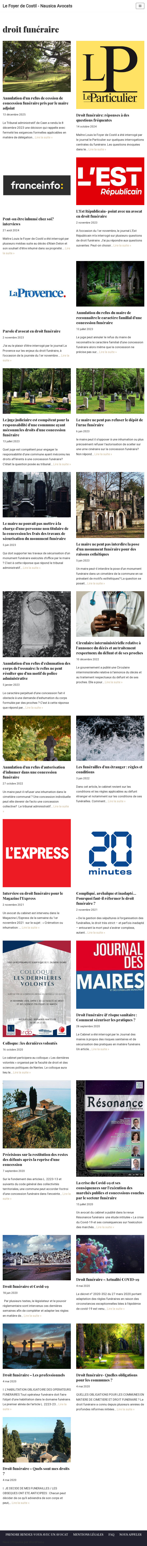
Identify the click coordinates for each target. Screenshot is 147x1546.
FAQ (111, 1534)
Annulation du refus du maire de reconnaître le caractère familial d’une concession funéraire (109, 317)
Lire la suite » (44, 137)
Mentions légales (88, 1534)
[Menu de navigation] (140, 6)
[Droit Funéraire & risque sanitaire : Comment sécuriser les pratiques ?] (110, 975)
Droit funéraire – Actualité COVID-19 (107, 1279)
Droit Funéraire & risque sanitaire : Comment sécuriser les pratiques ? (106, 1017)
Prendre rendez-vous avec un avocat (37, 1534)
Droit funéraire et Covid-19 (26, 1286)
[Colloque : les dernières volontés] (37, 989)
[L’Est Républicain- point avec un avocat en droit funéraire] (110, 181)
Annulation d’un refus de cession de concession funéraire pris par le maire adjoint (35, 103)
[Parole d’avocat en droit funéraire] (37, 293)
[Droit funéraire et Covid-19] (37, 1257)
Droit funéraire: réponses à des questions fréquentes (102, 117)
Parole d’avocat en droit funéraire (31, 331)
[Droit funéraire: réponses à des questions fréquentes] (110, 75)
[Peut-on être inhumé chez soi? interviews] (37, 185)
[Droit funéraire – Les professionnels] (37, 1346)
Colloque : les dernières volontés (30, 1043)
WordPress (36, 1542)
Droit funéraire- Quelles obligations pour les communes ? (106, 1377)
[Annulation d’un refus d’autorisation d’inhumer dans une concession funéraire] (37, 738)
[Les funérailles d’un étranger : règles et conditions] (110, 738)
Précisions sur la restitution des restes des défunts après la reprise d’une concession (35, 1159)
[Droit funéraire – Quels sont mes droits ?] (37, 1439)
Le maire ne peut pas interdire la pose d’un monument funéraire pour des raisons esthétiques (107, 549)
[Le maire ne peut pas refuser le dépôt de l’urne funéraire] (110, 391)
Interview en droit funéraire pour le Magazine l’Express (33, 896)
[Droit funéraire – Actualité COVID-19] (110, 1254)
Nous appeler (130, 1534)
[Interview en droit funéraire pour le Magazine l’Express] (37, 853)
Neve (6, 1542)
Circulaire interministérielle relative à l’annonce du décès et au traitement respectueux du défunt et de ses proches (109, 647)
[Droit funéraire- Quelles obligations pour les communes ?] (110, 1346)
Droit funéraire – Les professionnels (34, 1374)
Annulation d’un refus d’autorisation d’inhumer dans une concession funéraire (34, 772)
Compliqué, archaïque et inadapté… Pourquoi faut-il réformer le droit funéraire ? (106, 898)
